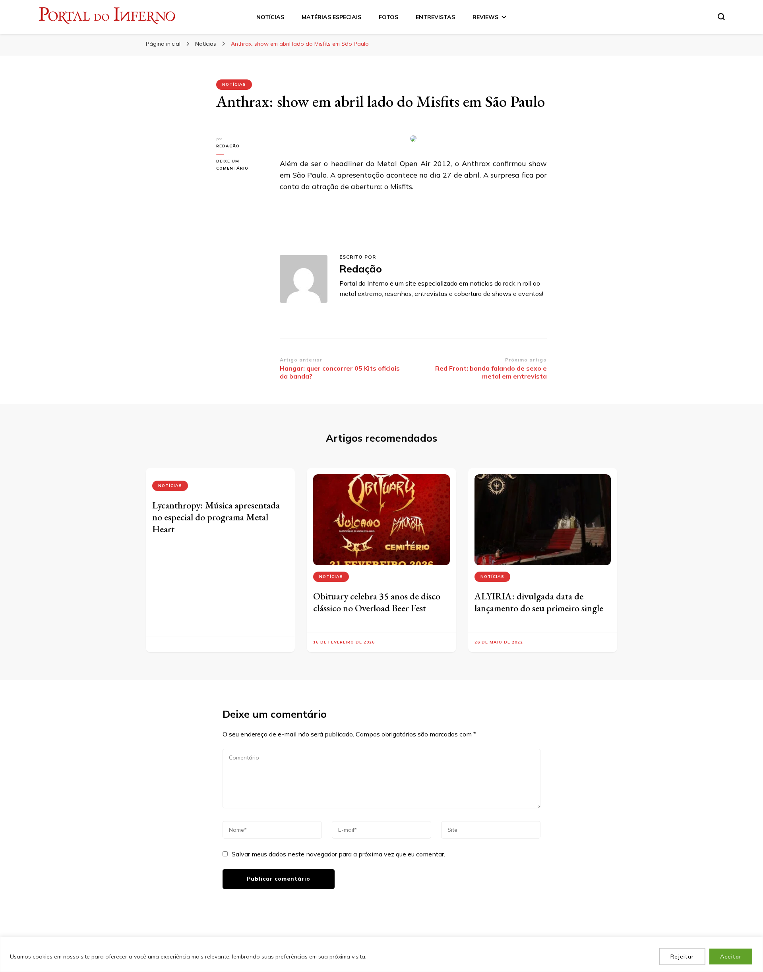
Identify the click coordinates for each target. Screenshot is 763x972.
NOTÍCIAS (270, 17)
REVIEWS (485, 17)
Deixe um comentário (242, 165)
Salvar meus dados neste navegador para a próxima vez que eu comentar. (338, 854)
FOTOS (388, 17)
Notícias (234, 84)
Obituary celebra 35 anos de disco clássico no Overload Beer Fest (376, 602)
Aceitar (731, 956)
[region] (381, 954)
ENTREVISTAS (435, 17)
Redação (228, 146)
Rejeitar (682, 956)
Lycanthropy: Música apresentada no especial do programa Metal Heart (216, 517)
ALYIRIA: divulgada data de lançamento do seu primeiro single (538, 602)
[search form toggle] (721, 16)
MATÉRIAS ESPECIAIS (331, 17)
